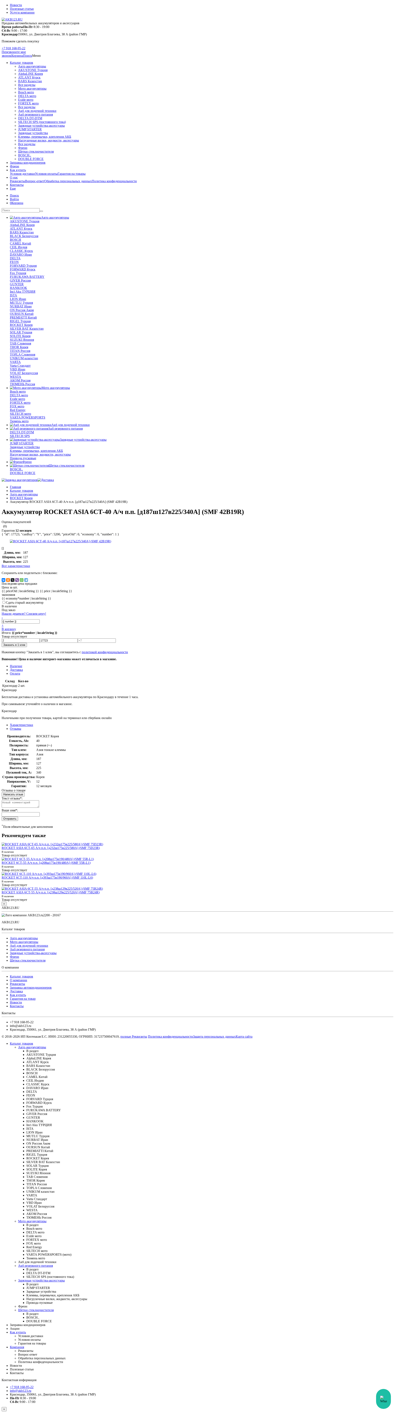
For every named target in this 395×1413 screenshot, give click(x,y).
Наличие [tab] (16, 666)
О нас (14, 177)
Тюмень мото (19, 421)
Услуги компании (22, 12)
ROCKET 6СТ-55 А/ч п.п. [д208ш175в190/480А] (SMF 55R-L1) (46, 862)
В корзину (9, 629)
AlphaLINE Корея (30, 73)
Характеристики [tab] (21, 725)
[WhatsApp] (21, 580)
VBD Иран (17, 369)
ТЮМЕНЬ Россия (22, 384)
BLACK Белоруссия (24, 236)
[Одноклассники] (8, 580)
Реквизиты (17, 181)
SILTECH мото (20, 413)
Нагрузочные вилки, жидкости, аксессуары (48, 140)
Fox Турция (18, 273)
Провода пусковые (23, 458)
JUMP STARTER (30, 129)
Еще (13, 188)
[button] (27, 55)
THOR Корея (19, 347)
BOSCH (15, 239)
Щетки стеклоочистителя (36, 151)
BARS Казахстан (30, 81)
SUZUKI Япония (22, 339)
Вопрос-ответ (34, 181)
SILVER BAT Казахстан (27, 328)
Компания (17, 1347)
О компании (18, 980)
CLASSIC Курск (21, 251)
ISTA (13, 295)
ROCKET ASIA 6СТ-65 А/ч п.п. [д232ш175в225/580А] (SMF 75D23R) (51, 848)
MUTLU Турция (21, 302)
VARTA (15, 362)
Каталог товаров (21, 62)
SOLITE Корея (20, 336)
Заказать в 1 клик (14, 644)
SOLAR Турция (21, 332)
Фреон (22, 148)
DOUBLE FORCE (31, 159)
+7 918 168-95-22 (13, 48)
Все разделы (26, 85)
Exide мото (25, 99)
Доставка (16, 991)
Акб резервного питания (35, 114)
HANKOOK (18, 288)
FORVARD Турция (23, 265)
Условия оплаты (46, 173)
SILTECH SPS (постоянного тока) (42, 122)
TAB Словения (20, 343)
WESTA (15, 376)
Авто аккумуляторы (32, 66)
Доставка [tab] (16, 670)
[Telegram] (26, 580)
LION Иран (18, 299)
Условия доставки (22, 173)
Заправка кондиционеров (27, 162)
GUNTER (17, 284)
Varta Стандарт (20, 365)
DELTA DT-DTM (30, 118)
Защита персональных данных (214, 1036)
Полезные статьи (22, 8)
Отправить (9, 818)
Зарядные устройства (33, 133)
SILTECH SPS (20, 436)
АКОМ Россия (20, 380)
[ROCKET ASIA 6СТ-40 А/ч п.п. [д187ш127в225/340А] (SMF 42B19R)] (60, 541)
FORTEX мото (28, 103)
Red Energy (18, 410)
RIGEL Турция (20, 321)
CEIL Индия (18, 247)
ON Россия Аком (22, 310)
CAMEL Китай (20, 243)
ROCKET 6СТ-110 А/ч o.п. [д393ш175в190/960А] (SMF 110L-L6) (47, 877)
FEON (14, 262)
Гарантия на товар (23, 998)
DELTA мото (27, 96)
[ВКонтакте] (3, 580)
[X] (12, 580)
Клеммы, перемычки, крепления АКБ (44, 136)
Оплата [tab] (15, 673)
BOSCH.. (24, 155)
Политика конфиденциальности (114, 181)
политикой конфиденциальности (105, 652)
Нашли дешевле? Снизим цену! (24, 613)
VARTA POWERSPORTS (27, 417)
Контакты (17, 185)
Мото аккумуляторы (32, 88)
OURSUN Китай (22, 314)
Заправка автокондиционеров (31, 987)
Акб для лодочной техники (37, 111)
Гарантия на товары (72, 173)
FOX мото (17, 406)
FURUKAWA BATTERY (27, 276)
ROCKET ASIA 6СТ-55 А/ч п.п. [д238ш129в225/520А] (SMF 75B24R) (51, 892)
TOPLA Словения (22, 354)
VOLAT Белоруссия (24, 373)
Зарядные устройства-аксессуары (41, 125)
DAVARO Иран (21, 254)
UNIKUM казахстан (24, 358)
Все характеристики (16, 566)
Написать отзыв (13, 794)
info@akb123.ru (20, 1390)
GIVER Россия (20, 280)
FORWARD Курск (22, 269)
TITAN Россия (20, 351)
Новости (16, 5)
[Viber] (17, 580)
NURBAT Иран (21, 306)
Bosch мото (26, 92)
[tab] (15, 728)
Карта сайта (244, 1036)
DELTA (15, 258)
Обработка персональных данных (68, 181)
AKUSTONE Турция (33, 70)
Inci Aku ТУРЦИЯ (22, 291)
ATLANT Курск (29, 77)
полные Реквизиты (133, 1036)
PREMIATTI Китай (23, 317)
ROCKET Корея (21, 325)
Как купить (18, 170)
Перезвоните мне (14, 52)
